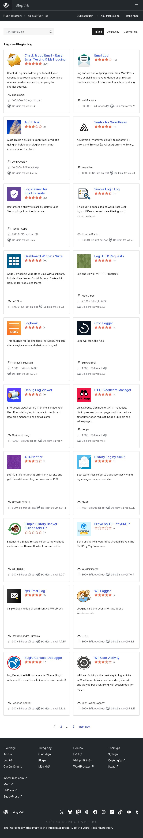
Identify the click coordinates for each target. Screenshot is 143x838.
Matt (8, 784)
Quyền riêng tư (12, 766)
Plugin (42, 760)
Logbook (31, 323)
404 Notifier (34, 457)
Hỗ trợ (77, 754)
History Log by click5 (109, 457)
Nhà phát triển (82, 760)
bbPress (10, 790)
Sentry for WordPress (110, 122)
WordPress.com (15, 778)
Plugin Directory (12, 15)
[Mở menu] (137, 5)
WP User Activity (106, 658)
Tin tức (8, 754)
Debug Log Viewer (38, 390)
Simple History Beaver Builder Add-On (41, 526)
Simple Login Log (107, 189)
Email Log (101, 55)
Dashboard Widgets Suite (44, 256)
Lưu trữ (8, 760)
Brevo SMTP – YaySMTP (112, 524)
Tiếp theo (84, 726)
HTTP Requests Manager (112, 390)
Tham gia (114, 748)
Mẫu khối (44, 766)
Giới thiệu (9, 748)
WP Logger (102, 591)
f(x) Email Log (35, 591)
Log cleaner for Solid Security (36, 191)
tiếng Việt (18, 812)
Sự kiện (113, 754)
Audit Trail (32, 122)
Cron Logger (103, 323)
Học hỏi (78, 748)
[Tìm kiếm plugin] (50, 31)
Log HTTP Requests (109, 256)
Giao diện (44, 754)
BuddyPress (12, 796)
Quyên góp (117, 760)
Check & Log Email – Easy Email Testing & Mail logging (45, 57)
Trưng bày (45, 748)
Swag (113, 766)
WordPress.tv (83, 766)
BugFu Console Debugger (43, 658)
